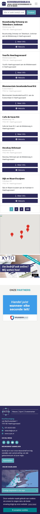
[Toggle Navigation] (36, 3)
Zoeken (31, 12)
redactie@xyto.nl (11, 431)
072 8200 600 (10, 428)
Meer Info (21, 41)
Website (21, 47)
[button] (21, 232)
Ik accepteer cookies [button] (20, 510)
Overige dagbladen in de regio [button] (14, 490)
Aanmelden (8, 460)
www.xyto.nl (9, 433)
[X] (8, 442)
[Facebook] (4, 442)
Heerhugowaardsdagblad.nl (18, 2)
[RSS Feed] (17, 442)
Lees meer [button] (32, 504)
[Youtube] (12, 442)
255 (27, 209)
